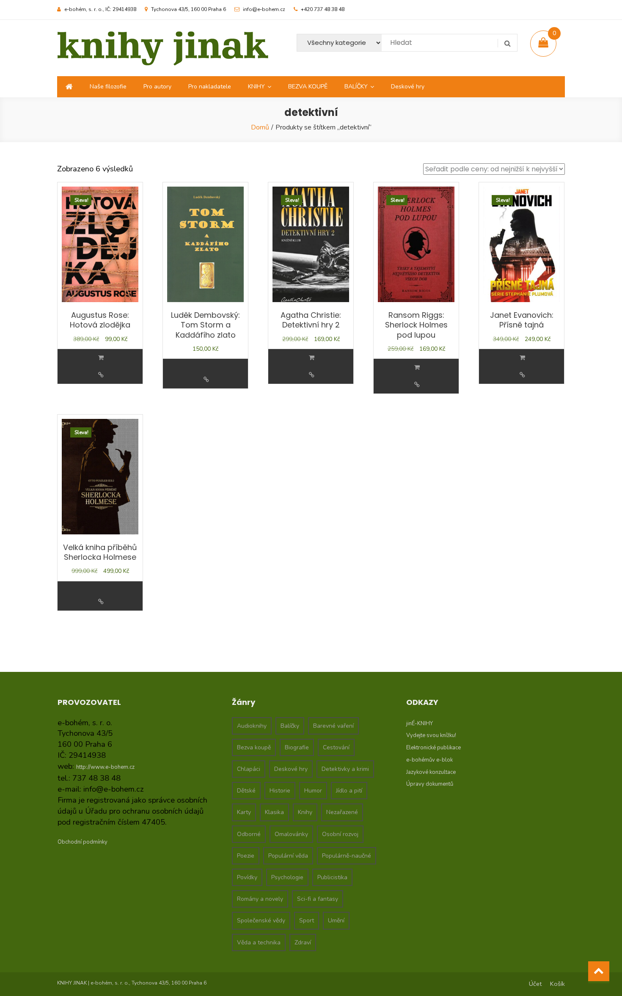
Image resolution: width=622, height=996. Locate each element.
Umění (336, 920)
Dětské (246, 791)
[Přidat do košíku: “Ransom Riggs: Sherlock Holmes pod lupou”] (417, 367)
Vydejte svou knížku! (431, 735)
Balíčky (290, 726)
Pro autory (157, 87)
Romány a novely (260, 899)
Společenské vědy (261, 920)
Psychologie (287, 877)
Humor (313, 791)
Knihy (305, 812)
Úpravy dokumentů (429, 784)
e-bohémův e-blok (429, 760)
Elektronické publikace (433, 747)
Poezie (245, 856)
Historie (280, 791)
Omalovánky (291, 834)
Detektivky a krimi (345, 769)
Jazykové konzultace (431, 772)
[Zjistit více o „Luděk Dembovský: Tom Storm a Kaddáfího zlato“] (206, 362)
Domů (260, 127)
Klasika (274, 812)
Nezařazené (342, 812)
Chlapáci (248, 769)
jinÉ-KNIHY (419, 723)
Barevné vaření (333, 726)
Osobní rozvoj (340, 834)
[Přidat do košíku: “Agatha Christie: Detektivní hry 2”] (312, 357)
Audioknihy (252, 726)
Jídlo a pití (349, 791)
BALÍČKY (356, 87)
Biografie (297, 747)
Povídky (247, 877)
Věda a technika (259, 942)
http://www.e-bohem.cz (105, 767)
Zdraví (302, 942)
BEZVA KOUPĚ (308, 87)
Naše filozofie (108, 87)
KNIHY (256, 87)
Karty (244, 812)
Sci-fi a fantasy (317, 899)
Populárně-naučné (346, 856)
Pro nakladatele (209, 87)
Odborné (249, 834)
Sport (306, 920)
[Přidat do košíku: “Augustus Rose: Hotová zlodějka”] (101, 357)
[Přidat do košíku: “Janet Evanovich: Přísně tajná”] (522, 357)
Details (101, 375)
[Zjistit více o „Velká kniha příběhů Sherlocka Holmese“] (101, 584)
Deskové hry (407, 87)
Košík (557, 983)
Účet (535, 983)
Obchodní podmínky (82, 842)
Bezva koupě (254, 747)
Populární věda (288, 856)
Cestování (336, 747)
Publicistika (332, 877)
